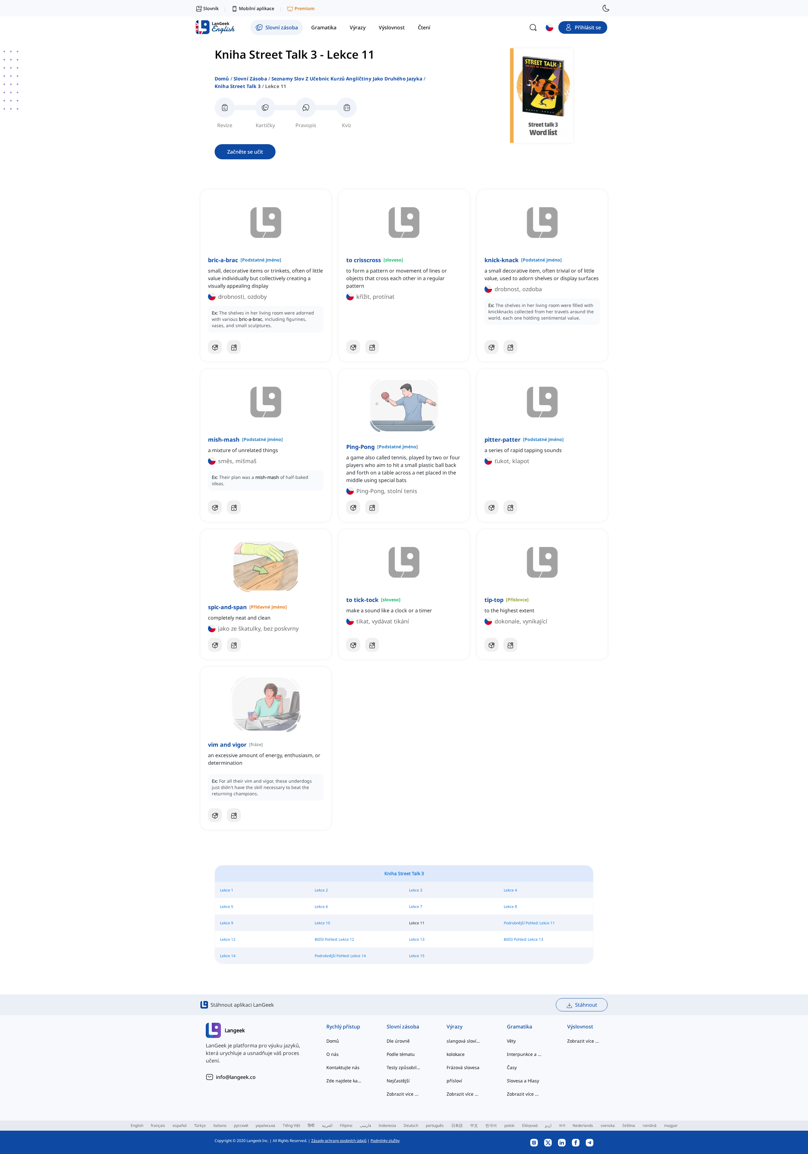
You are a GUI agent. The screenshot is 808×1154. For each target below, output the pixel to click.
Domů (222, 78)
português (435, 1125)
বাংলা (562, 1125)
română (649, 1125)
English (137, 1125)
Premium (304, 8)
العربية (327, 1125)
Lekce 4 (510, 890)
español (180, 1125)
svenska (608, 1125)
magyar (671, 1125)
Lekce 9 (226, 923)
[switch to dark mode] (606, 8)
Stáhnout (586, 1004)
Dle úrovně (398, 1041)
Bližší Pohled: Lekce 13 (523, 939)
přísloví (454, 1081)
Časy (512, 1067)
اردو (548, 1125)
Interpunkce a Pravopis (524, 1054)
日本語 (457, 1125)
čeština (628, 1125)
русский (241, 1125)
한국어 (491, 1125)
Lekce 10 (322, 923)
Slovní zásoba (250, 78)
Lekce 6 (321, 906)
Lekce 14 (227, 955)
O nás (332, 1054)
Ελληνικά (530, 1125)
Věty (511, 1041)
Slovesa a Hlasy (523, 1081)
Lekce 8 (510, 906)
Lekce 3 (415, 890)
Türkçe (200, 1125)
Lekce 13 (417, 939)
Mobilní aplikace (256, 8)
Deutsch (411, 1125)
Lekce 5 (226, 906)
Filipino (346, 1125)
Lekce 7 (415, 906)
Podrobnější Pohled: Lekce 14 (340, 955)
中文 (474, 1125)
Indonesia (387, 1125)
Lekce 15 (417, 955)
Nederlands (583, 1125)
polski (509, 1125)
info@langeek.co (236, 1077)
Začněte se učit (245, 151)
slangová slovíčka (464, 1041)
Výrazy (454, 1026)
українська (265, 1125)
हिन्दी (311, 1125)
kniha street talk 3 (238, 86)
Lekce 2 (321, 890)
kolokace (456, 1054)
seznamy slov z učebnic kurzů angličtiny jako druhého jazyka (346, 78)
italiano (219, 1125)
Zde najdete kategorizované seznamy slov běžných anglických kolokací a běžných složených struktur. (343, 1081)
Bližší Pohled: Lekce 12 (334, 939)
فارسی (365, 1125)
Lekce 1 (226, 890)
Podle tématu (401, 1054)
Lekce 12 (227, 939)
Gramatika (519, 1026)
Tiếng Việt (291, 1125)
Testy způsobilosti (404, 1067)
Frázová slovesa (463, 1067)
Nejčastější (398, 1081)
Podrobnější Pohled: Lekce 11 (529, 923)
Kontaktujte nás (342, 1067)
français (158, 1125)
